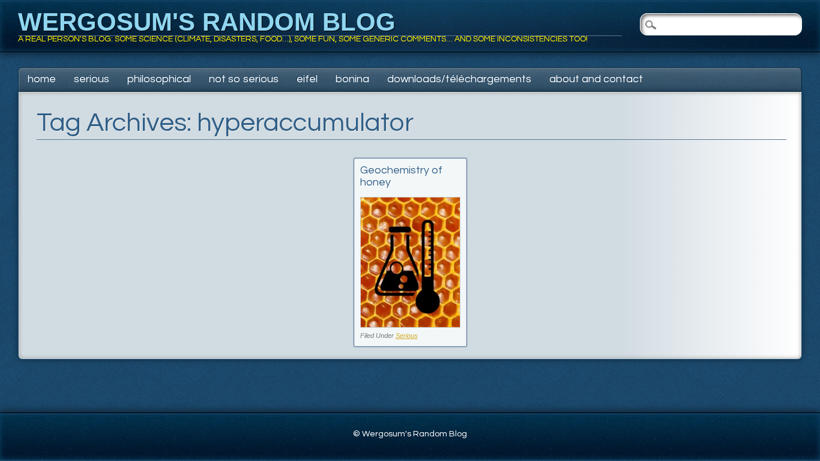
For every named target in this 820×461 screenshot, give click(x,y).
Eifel (307, 79)
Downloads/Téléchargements (459, 79)
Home (42, 79)
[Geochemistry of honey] (410, 324)
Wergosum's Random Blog (207, 22)
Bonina (352, 79)
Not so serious (244, 79)
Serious (91, 79)
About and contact (596, 79)
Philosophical (159, 79)
